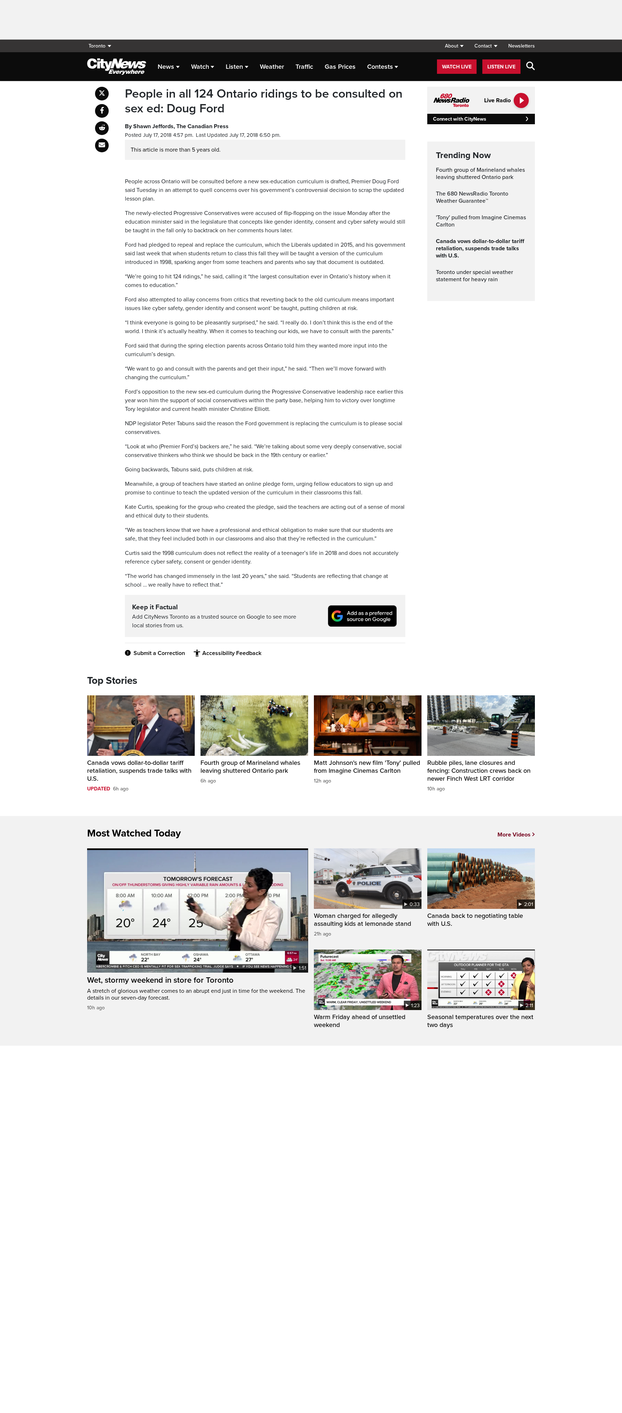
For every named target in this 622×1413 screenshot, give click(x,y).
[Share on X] (102, 93)
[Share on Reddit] (102, 128)
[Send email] (102, 145)
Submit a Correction (159, 653)
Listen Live (501, 67)
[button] (454, 46)
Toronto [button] (97, 46)
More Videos (514, 834)
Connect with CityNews (459, 119)
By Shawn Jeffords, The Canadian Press (177, 126)
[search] (530, 67)
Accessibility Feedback (231, 653)
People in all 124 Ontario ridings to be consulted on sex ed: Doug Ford (263, 101)
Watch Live (457, 67)
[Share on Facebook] (102, 111)
